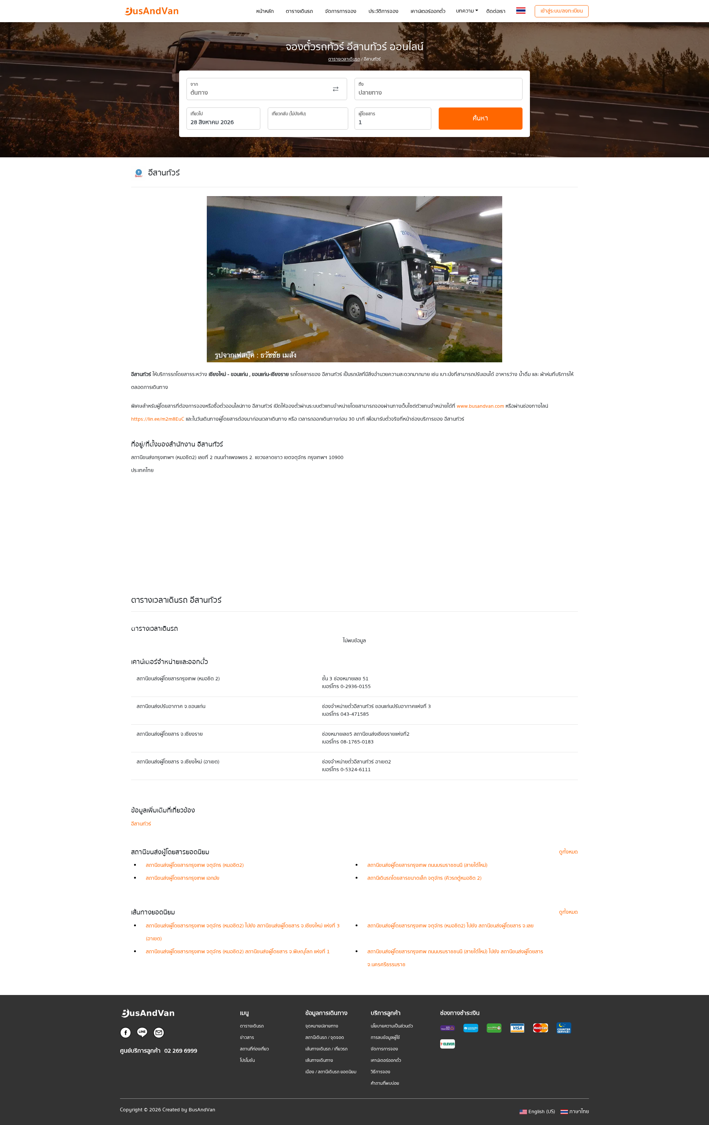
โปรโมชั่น (247, 1060)
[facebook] (125, 1032)
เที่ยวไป (197, 113)
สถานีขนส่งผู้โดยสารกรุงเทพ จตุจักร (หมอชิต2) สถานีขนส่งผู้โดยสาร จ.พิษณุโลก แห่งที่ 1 (238, 952)
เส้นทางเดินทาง (319, 1060)
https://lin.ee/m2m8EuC (157, 419)
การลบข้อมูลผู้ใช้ (385, 1037)
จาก (194, 84)
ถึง (361, 84)
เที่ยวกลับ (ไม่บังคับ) (289, 113)
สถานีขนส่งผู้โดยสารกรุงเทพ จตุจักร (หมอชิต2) (195, 865)
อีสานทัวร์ (141, 824)
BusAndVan (202, 1110)
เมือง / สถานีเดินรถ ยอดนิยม (330, 1072)
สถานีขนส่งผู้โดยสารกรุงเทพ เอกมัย (182, 878)
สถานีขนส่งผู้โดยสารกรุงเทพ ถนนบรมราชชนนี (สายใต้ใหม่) (427, 865)
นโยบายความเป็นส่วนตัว (392, 1026)
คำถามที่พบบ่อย (385, 1083)
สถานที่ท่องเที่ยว (254, 1049)
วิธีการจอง (380, 1072)
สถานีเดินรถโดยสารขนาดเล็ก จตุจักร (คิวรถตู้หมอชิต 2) (424, 878)
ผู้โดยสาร (367, 113)
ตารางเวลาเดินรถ (344, 59)
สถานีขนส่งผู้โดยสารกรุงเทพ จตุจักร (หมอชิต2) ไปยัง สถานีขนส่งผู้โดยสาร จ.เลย (450, 926)
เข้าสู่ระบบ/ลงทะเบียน (562, 11)
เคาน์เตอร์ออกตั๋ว (386, 1060)
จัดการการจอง (384, 1049)
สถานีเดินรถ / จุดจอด (324, 1037)
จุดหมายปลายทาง (321, 1026)
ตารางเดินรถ (252, 1026)
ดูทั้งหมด (568, 852)
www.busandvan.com (480, 406)
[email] (158, 1032)
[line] (142, 1032)
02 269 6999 (180, 1051)
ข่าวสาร (247, 1037)
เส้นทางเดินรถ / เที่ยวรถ (326, 1049)
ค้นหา (480, 118)
